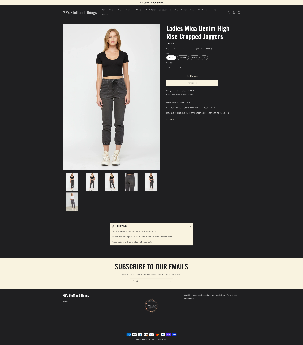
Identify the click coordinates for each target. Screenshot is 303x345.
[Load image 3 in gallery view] (111, 182)
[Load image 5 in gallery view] (151, 182)
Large (194, 58)
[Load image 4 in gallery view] (131, 182)
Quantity (169, 63)
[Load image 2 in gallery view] (91, 182)
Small (171, 58)
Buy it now (192, 83)
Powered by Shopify (161, 339)
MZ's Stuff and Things (148, 339)
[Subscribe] (170, 281)
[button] (112, 9)
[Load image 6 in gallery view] (72, 201)
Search (66, 301)
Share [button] (171, 119)
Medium (183, 58)
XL (204, 58)
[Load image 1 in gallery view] (72, 182)
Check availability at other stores (179, 94)
